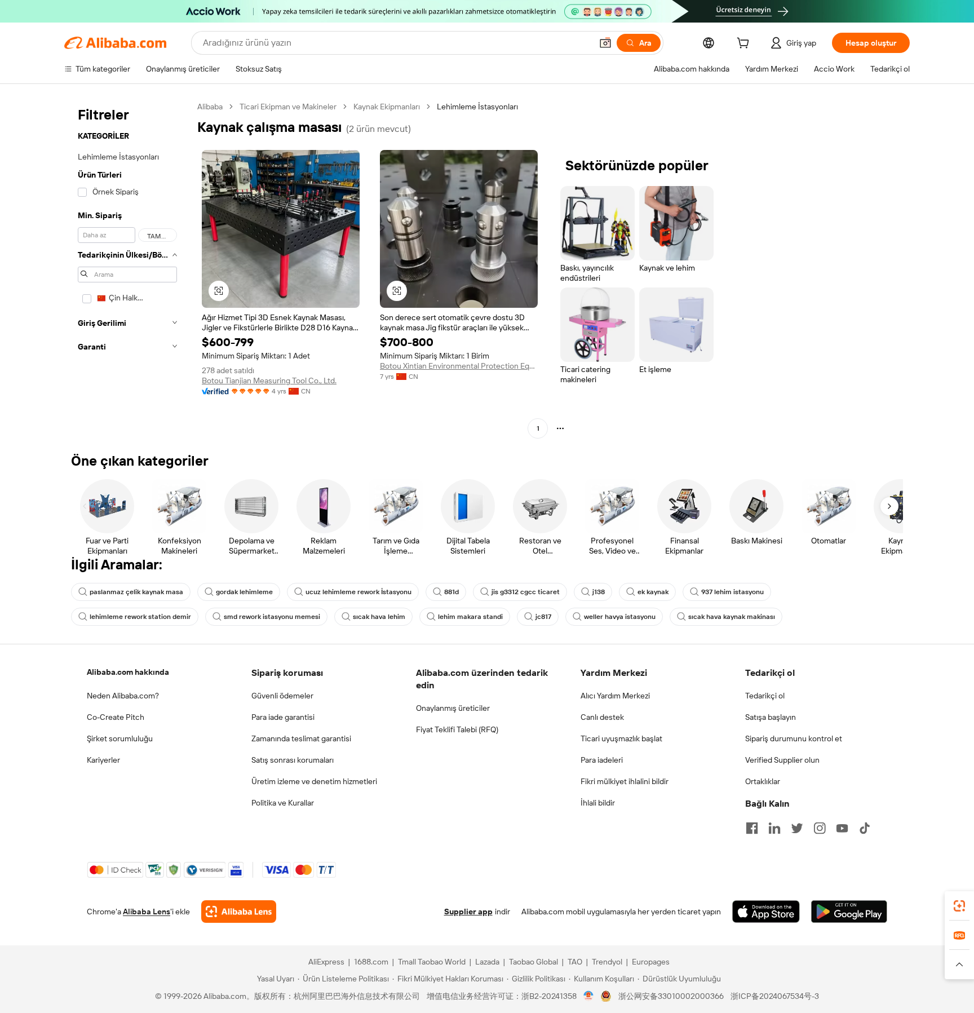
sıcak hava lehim (379, 617)
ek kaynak (652, 592)
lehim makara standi (470, 617)
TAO (575, 961)
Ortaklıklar (762, 781)
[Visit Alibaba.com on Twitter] (797, 828)
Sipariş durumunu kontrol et (793, 738)
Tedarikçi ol (765, 695)
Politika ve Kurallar (282, 802)
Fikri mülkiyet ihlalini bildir (624, 781)
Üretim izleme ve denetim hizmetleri (314, 781)
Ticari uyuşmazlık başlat (621, 738)
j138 (598, 592)
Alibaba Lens (146, 911)
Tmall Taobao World (432, 961)
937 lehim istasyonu (732, 592)
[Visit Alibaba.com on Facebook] (752, 828)
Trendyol (607, 961)
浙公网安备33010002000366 (671, 996)
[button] (605, 43)
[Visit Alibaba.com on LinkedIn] (774, 828)
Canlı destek (602, 717)
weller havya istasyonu (620, 617)
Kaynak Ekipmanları (386, 106)
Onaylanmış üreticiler (453, 708)
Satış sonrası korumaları (292, 759)
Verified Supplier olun (782, 759)
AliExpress (326, 961)
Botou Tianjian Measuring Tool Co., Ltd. (269, 380)
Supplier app (468, 911)
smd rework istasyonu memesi (272, 617)
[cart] (745, 44)
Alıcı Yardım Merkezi (615, 695)
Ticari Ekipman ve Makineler (288, 106)
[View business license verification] (588, 996)
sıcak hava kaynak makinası (731, 617)
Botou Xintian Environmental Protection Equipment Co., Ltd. (459, 365)
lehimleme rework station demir (140, 617)
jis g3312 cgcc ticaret (526, 592)
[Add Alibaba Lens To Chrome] (238, 911)
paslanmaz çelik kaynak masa (136, 592)
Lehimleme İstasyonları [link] (477, 106)
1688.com (371, 961)
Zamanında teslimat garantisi (301, 738)
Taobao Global (533, 961)
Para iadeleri (602, 759)
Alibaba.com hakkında (128, 671)
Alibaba (210, 106)
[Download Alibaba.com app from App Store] (766, 911)
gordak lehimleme (244, 592)
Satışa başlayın (770, 717)
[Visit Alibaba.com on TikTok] (864, 828)
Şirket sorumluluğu (120, 738)
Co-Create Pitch (115, 717)
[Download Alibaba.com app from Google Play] (849, 911)
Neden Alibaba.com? (123, 695)
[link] (959, 906)
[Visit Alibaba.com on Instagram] (819, 828)
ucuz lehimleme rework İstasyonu (358, 592)
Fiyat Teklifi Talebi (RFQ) (457, 729)
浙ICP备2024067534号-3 (774, 996)
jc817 (543, 617)
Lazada (487, 961)
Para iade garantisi (283, 717)
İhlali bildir (598, 802)
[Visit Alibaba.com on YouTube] (842, 828)
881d (451, 592)
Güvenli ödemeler (282, 695)
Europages (651, 961)
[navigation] (127, 269)
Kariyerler (103, 759)
